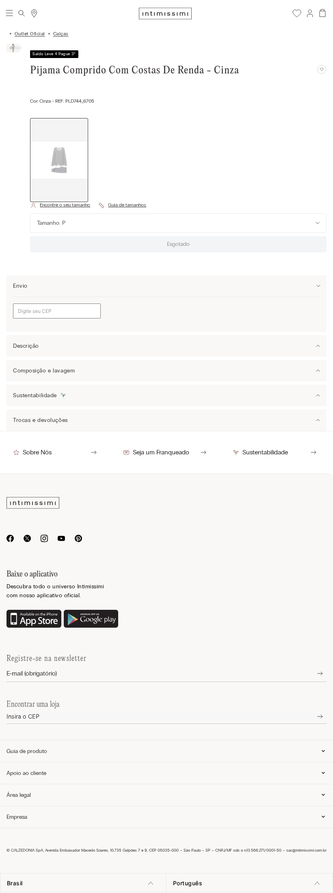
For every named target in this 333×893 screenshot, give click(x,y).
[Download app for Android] (91, 619)
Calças (61, 34)
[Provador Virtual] (60, 205)
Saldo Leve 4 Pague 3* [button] (54, 54)
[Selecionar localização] (34, 13)
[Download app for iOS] (33, 619)
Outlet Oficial (30, 34)
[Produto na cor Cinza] (59, 160)
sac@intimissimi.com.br (306, 850)
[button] (309, 13)
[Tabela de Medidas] (122, 205)
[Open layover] (314, 673)
